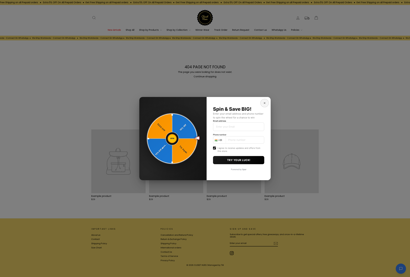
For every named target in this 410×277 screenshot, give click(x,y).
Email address (219, 121)
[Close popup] (264, 103)
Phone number (219, 134)
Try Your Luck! (238, 160)
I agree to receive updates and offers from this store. (238, 149)
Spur (244, 169)
